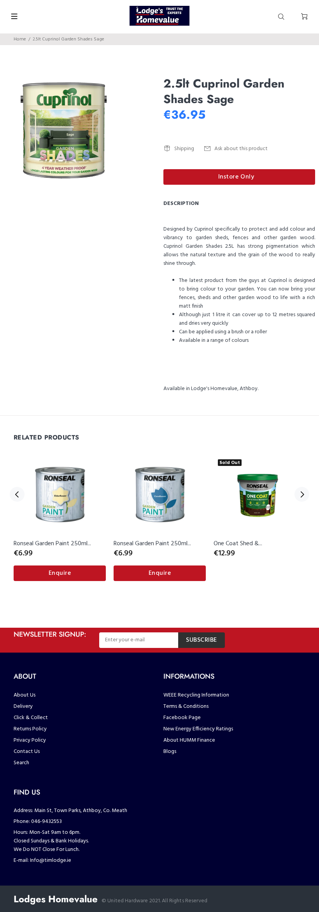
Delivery (23, 706)
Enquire (60, 573)
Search (21, 762)
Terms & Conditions (186, 706)
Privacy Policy (30, 740)
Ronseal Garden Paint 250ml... (52, 544)
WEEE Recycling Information (196, 695)
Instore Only (236, 177)
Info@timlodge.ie (50, 860)
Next (301, 494)
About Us (24, 695)
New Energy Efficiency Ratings (198, 729)
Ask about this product (241, 148)
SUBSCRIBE (201, 640)
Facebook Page (182, 717)
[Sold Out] (260, 494)
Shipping (184, 148)
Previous (17, 494)
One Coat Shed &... (238, 544)
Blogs (169, 751)
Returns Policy (30, 729)
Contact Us (27, 751)
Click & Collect (31, 717)
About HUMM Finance (189, 740)
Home (20, 39)
